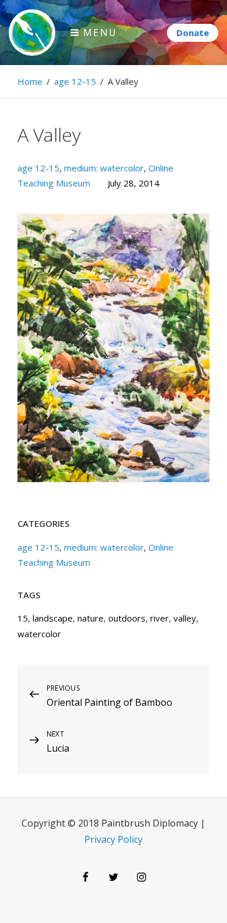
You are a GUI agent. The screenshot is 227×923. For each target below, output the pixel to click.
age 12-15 (75, 81)
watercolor (39, 634)
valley (184, 618)
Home (29, 81)
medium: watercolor (104, 168)
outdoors (127, 618)
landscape (53, 618)
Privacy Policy (113, 839)
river (159, 618)
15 (22, 618)
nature (90, 618)
